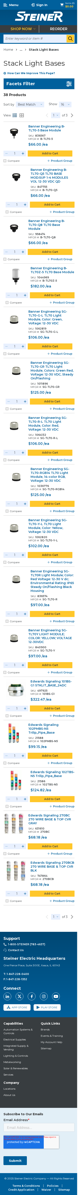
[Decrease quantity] (6, 153)
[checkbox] (4, 160)
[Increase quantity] (23, 153)
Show (53, 104)
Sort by (8, 104)
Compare (14, 160)
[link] (46, 115)
